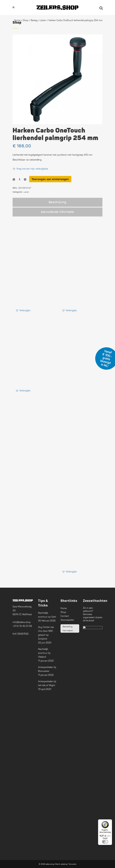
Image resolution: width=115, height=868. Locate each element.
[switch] (105, 841)
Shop (25, 20)
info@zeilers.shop (22, 622)
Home (17, 20)
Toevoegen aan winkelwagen (50, 179)
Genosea (87, 614)
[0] (92, 7)
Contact (64, 616)
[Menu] (110, 821)
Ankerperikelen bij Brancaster (47, 669)
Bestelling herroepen (68, 628)
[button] (30, 169)
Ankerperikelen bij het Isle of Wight (47, 683)
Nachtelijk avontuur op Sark (47, 614)
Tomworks (72, 864)
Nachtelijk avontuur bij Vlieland (44, 653)
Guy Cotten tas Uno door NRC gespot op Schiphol (46, 633)
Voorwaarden (67, 619)
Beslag (34, 20)
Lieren (43, 20)
